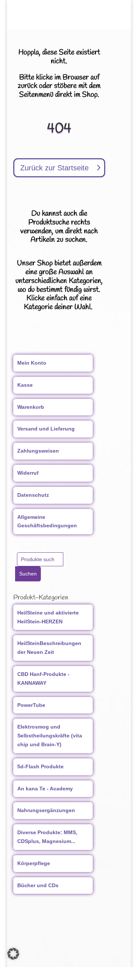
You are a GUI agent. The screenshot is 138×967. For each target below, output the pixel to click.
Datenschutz (33, 495)
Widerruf (28, 473)
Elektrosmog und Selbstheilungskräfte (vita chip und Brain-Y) (49, 735)
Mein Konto (31, 363)
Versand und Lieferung (46, 429)
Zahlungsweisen (38, 451)
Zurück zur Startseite (54, 168)
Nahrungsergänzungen (46, 810)
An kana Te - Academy (45, 788)
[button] (13, 954)
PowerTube (31, 705)
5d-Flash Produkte (40, 766)
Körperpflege (33, 863)
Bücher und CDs (38, 885)
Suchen (28, 574)
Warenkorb (30, 407)
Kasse (25, 385)
